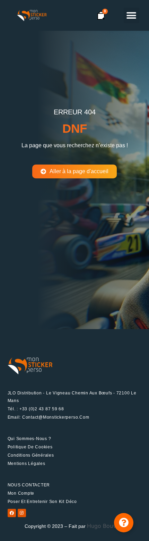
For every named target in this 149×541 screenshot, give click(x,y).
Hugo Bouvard (106, 525)
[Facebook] (12, 513)
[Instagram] (22, 513)
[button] (131, 15)
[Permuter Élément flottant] (123, 522)
